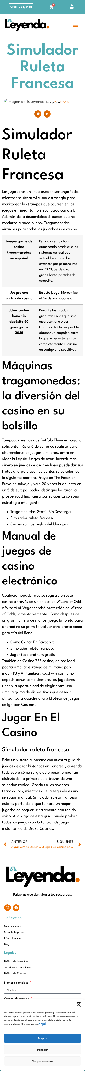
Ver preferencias (42, 1061)
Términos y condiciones (17, 967)
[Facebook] (16, 907)
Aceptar (42, 1038)
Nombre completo (16, 982)
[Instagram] (7, 907)
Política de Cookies (15, 973)
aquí (42, 1024)
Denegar (42, 1049)
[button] (79, 1005)
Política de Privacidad (16, 961)
